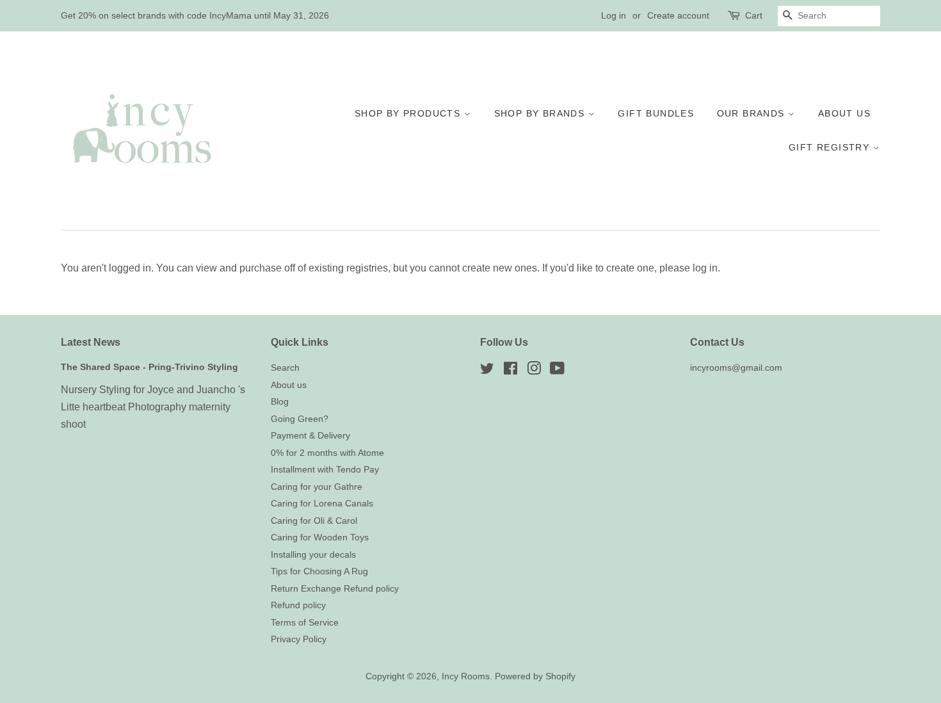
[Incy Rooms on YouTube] (557, 371)
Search (285, 368)
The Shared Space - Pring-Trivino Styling (149, 367)
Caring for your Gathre (316, 487)
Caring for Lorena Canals (322, 503)
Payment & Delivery (310, 435)
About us (844, 113)
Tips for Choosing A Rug (319, 571)
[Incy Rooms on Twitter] (487, 371)
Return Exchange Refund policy (335, 589)
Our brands (752, 113)
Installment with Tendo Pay (325, 469)
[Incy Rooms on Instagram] (534, 371)
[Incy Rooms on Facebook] (510, 371)
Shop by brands (541, 113)
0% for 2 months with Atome (327, 453)
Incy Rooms (466, 676)
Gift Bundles (656, 113)
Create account (678, 15)
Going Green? (299, 419)
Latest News (90, 342)
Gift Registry (831, 147)
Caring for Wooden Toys (320, 537)
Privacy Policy (298, 639)
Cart (753, 15)
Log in (613, 15)
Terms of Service (305, 622)
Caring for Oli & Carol (314, 521)
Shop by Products (409, 113)
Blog (280, 402)
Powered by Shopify (535, 676)
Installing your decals (313, 555)
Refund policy (298, 605)
